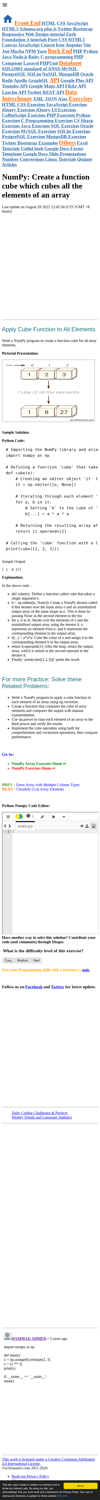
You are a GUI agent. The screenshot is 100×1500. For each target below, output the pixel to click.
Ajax (63, 98)
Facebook (33, 987)
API (54, 80)
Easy (8, 960)
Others (67, 142)
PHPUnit (49, 63)
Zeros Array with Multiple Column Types (47, 785)
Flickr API (75, 86)
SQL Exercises (65, 125)
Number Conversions (23, 159)
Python (90, 51)
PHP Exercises (61, 115)
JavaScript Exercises (66, 104)
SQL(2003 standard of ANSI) (31, 68)
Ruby (34, 56)
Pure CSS (57, 39)
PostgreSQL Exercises (23, 136)
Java (7, 56)
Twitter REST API (45, 92)
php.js (50, 28)
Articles (9, 164)
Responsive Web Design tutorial (33, 34)
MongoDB (68, 74)
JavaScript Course (36, 44)
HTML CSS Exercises (23, 104)
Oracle (86, 74)
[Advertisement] (50, 267)
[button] (50, 5)
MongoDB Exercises (66, 136)
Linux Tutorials (60, 159)
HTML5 (10, 28)
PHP (78, 51)
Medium (22, 960)
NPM (30, 51)
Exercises (80, 98)
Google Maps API (46, 86)
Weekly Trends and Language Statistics (42, 1117)
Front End (28, 23)
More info (62, 1496)
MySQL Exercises (38, 131)
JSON (51, 98)
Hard (36, 960)
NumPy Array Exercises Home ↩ (39, 764)
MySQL (69, 68)
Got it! (80, 1486)
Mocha (17, 51)
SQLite (34, 74)
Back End (60, 51)
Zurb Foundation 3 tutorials (39, 37)
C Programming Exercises (47, 120)
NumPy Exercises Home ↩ (33, 768)
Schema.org (31, 28)
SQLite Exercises (73, 131)
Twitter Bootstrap (75, 28)
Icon (60, 44)
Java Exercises (35, 125)
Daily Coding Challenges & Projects (39, 1113)
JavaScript (77, 23)
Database (70, 63)
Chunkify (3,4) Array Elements (40, 789)
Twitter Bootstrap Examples (30, 142)
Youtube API (15, 86)
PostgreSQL (14, 74)
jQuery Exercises (18, 109)
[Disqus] (50, 1391)
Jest (5, 51)
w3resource (11, 11)
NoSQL (50, 74)
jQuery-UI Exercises (56, 109)
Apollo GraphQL (31, 80)
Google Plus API (76, 80)
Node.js (20, 56)
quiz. (86, 970)
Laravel (31, 63)
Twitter (57, 987)
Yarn (42, 51)
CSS (61, 23)
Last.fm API (14, 92)
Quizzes (84, 159)
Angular (74, 44)
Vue (87, 44)
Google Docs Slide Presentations (54, 153)
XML (38, 98)
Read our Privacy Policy (30, 1476)
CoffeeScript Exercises (24, 115)
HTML (49, 23)
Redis (7, 80)
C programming (57, 56)
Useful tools (32, 148)
